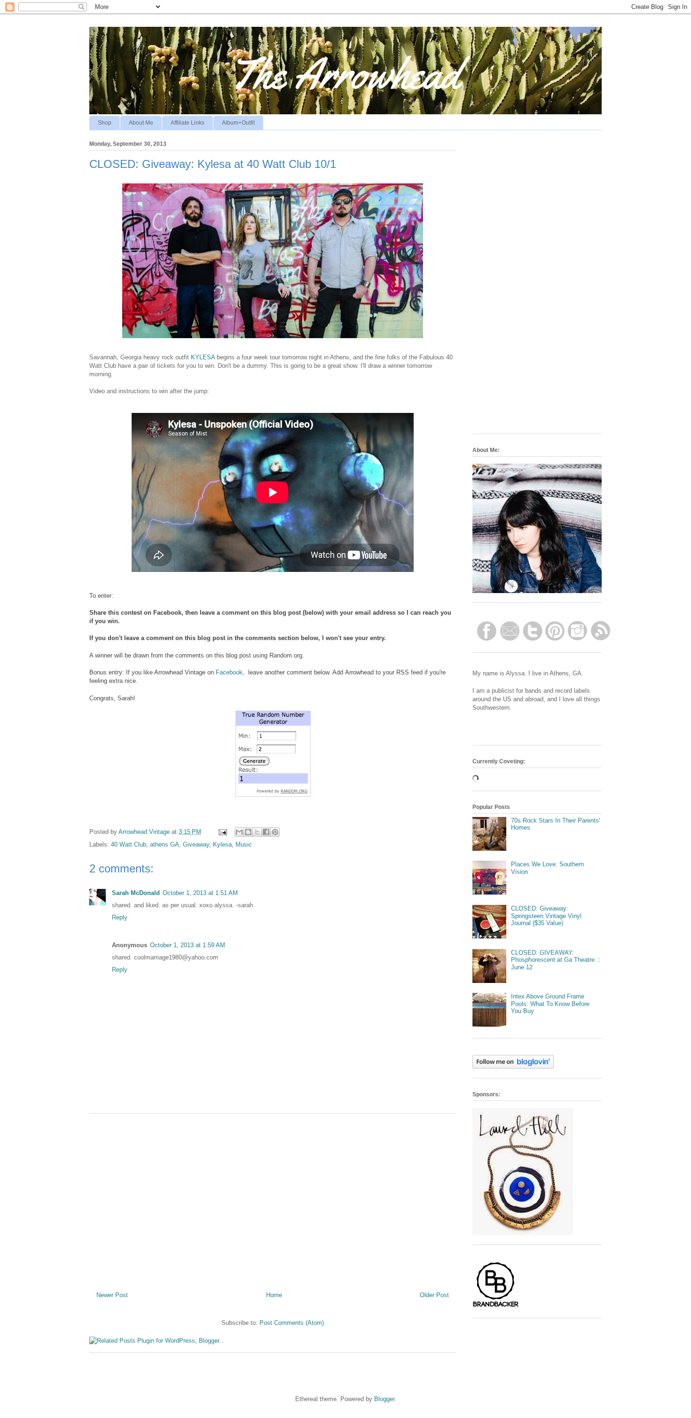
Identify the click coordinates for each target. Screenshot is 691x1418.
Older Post (434, 1295)
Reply (119, 917)
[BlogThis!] (248, 832)
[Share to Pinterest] (275, 832)
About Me (141, 122)
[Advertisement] (272, 1199)
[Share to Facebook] (266, 832)
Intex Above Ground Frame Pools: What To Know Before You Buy (550, 1003)
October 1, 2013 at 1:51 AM (200, 892)
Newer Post (112, 1295)
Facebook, (231, 672)
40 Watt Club (128, 844)
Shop (104, 122)
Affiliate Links (187, 122)
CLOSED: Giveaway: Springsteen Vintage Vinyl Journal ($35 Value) (546, 916)
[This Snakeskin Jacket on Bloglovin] (513, 1066)
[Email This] (239, 832)
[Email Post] (222, 831)
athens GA (164, 844)
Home (274, 1295)
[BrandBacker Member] (495, 1306)
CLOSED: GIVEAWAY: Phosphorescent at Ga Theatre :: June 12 (555, 960)
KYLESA (203, 357)
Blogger (384, 1398)
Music (244, 844)
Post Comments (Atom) (291, 1322)
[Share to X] (257, 832)
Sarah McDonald (136, 892)
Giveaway (196, 844)
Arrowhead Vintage (145, 831)
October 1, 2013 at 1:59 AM (187, 945)
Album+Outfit (238, 122)
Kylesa (222, 844)
